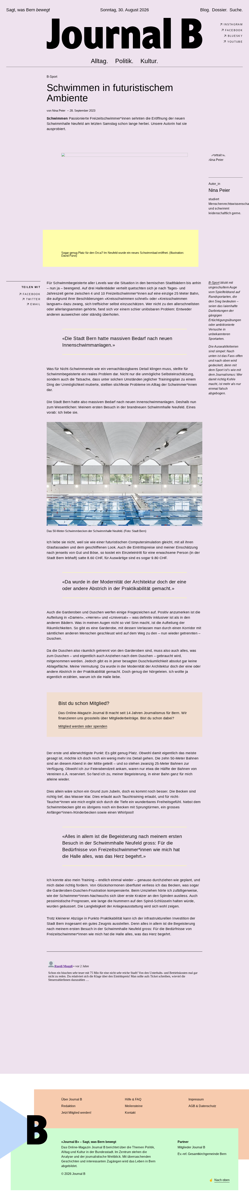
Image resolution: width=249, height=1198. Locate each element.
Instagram (233, 24)
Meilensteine (134, 1106)
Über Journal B (71, 1099)
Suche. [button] (236, 10)
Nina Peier (58, 110)
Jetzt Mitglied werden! (76, 1112)
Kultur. (149, 60)
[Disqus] (124, 1008)
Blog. (205, 10)
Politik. (124, 60)
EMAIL (35, 304)
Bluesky (235, 35)
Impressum (196, 1099)
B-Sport (52, 76)
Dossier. (219, 10)
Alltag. (99, 60)
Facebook (234, 30)
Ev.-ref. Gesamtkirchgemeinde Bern (202, 1154)
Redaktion (68, 1106)
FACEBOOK (31, 294)
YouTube (235, 41)
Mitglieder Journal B (191, 1147)
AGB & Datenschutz (202, 1106)
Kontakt (130, 1112)
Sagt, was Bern (28, 10)
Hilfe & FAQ (133, 1099)
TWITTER (33, 299)
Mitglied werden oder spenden (82, 726)
